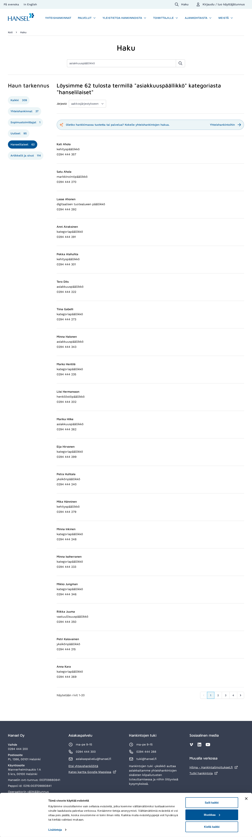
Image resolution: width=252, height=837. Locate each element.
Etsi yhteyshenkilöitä (83, 766)
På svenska (12, 4)
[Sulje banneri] (246, 798)
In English (30, 4)
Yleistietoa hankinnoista (122, 18)
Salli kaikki (212, 802)
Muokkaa (210, 814)
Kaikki (19, 100)
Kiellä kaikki (212, 826)
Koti (10, 32)
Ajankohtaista (196, 18)
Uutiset (19, 133)
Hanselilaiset (23, 144)
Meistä (223, 18)
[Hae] (180, 63)
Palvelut (85, 18)
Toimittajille (163, 18)
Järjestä (62, 103)
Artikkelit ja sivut (26, 155)
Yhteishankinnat (58, 18)
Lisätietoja (55, 829)
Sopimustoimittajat (25, 122)
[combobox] (121, 63)
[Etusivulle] (21, 17)
